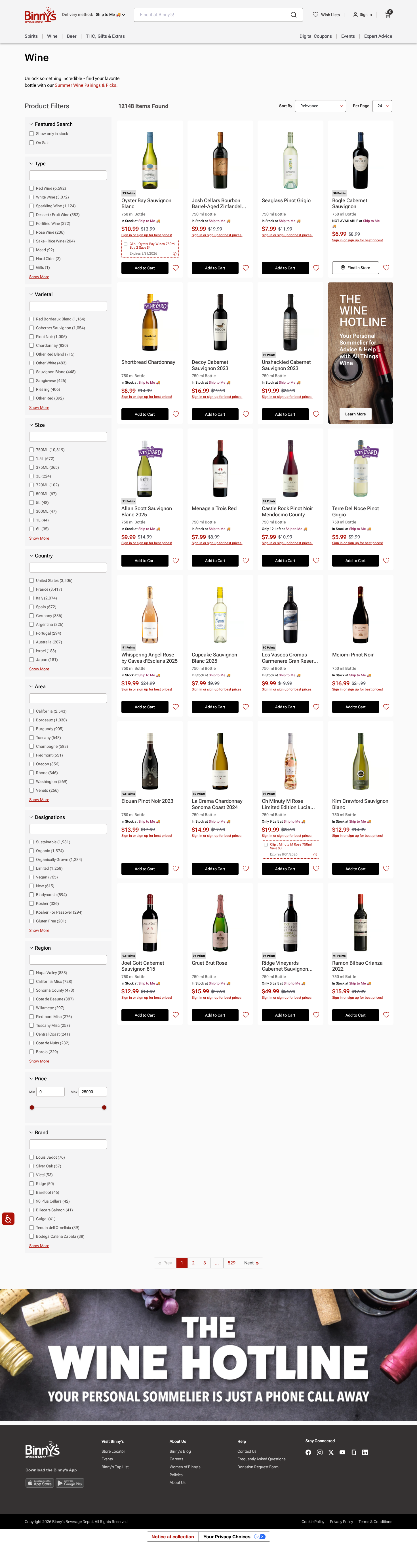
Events (107, 1459)
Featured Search (54, 124)
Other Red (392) (50, 398)
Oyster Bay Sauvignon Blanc (146, 203)
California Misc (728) (54, 981)
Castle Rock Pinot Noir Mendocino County (287, 511)
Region (43, 948)
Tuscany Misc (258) (53, 1025)
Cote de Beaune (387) (55, 999)
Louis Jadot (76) (50, 1157)
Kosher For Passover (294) (59, 912)
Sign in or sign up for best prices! (146, 235)
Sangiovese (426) (51, 380)
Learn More (355, 414)
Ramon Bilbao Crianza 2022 (357, 966)
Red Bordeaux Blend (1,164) (60, 319)
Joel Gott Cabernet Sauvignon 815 (142, 966)
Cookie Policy (313, 1521)
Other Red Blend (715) (55, 354)
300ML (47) (46, 511)
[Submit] (293, 15)
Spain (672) (46, 607)
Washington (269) (52, 781)
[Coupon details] (174, 253)
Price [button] (41, 1078)
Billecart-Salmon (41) (54, 1210)
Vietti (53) (44, 1175)
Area (40, 686)
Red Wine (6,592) (51, 188)
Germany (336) (49, 615)
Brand (41, 1132)
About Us (178, 1482)
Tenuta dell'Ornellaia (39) (57, 1227)
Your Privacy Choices (226, 1536)
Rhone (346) (47, 772)
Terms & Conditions (375, 1521)
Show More (39, 276)
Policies (176, 1475)
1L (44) (42, 520)
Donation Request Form (258, 1467)
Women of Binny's (185, 1467)
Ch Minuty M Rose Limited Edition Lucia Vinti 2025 (286, 804)
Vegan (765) (47, 877)
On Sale (42, 142)
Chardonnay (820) (52, 345)
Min (32, 1092)
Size (40, 425)
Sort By (285, 106)
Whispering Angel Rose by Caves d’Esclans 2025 (149, 658)
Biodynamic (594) (51, 894)
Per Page (361, 106)
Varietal (44, 294)
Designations (50, 817)
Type (40, 163)
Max (74, 1092)
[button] (93, 15)
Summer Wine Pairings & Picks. (86, 85)
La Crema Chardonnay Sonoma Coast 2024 (217, 804)
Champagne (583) (52, 746)
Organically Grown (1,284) (59, 859)
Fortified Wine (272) (53, 223)
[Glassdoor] (354, 1453)
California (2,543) (51, 711)
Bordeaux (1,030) (51, 720)
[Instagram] (320, 1453)
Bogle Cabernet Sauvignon (349, 203)
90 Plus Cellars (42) (53, 1201)
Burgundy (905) (50, 728)
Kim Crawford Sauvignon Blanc (360, 804)
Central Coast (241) (53, 1034)
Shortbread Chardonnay (148, 362)
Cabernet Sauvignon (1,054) (60, 328)
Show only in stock (52, 133)
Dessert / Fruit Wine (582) (58, 214)
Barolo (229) (47, 1051)
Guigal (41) (46, 1218)
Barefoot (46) (47, 1192)
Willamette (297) (50, 1008)
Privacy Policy (341, 1521)
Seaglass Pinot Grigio (286, 200)
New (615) (45, 886)
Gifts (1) (43, 267)
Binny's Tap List (115, 1467)
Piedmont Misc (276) (54, 1016)
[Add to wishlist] (176, 268)
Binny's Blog (180, 1451)
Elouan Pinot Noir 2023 (147, 801)
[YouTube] (342, 1453)
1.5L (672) (45, 458)
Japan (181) (47, 659)
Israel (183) (46, 651)
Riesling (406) (48, 389)
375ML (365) (47, 467)
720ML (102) (47, 485)
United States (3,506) (54, 580)
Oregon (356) (48, 764)
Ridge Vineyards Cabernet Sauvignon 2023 (285, 966)
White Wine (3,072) (52, 197)
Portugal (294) (48, 633)
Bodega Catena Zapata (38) (60, 1236)
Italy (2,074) (46, 598)
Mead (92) (45, 250)
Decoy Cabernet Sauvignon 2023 (210, 365)
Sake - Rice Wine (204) (55, 241)
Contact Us (246, 1451)
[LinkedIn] (365, 1453)
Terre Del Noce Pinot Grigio (355, 511)
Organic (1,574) (50, 850)
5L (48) (42, 502)
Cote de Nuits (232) (53, 1043)
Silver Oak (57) (48, 1166)
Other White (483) (51, 363)
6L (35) (42, 529)
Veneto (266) (47, 790)
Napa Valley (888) (51, 972)
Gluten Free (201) (51, 921)
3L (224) (43, 476)
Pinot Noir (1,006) (51, 336)
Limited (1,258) (49, 868)
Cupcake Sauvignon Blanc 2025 (214, 658)
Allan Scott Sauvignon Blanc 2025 (146, 511)
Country (44, 555)
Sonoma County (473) (55, 990)
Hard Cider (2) (48, 258)
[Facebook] (308, 1453)
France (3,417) (49, 589)
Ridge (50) (45, 1183)
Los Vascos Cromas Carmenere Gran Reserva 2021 (290, 658)
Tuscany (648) (48, 737)
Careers (176, 1459)
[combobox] (218, 15)
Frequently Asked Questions (261, 1459)
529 (231, 1263)
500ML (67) (46, 493)
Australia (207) (49, 642)
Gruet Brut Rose (209, 963)
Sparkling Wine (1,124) (56, 206)
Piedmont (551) (49, 755)
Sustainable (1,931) (53, 842)
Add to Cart (145, 268)
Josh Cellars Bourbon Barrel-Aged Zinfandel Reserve (217, 203)
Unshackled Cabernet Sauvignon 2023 (286, 365)
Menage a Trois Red (214, 508)
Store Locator (113, 1451)
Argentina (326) (50, 624)
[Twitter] (331, 1453)
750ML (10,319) (50, 449)
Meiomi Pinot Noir (353, 655)
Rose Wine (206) (50, 232)
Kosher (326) (47, 903)
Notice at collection (172, 1536)
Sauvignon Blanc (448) (56, 371)
